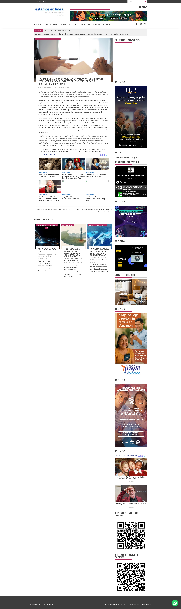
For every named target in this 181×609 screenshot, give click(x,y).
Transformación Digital (54, 39)
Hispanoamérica (85, 25)
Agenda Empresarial (50, 25)
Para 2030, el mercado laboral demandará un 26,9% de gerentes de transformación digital (53, 211)
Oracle (92, 262)
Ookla (80, 265)
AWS (105, 260)
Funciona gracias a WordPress (115, 604)
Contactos (106, 25)
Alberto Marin (64, 87)
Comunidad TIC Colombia (68, 25)
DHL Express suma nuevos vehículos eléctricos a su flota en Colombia (94, 211)
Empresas (90, 225)
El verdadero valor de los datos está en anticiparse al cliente (47, 250)
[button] (175, 603)
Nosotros (37, 25)
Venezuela (96, 25)
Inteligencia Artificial (41, 225)
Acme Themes (147, 604)
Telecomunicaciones (41, 39)
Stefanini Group (43, 259)
